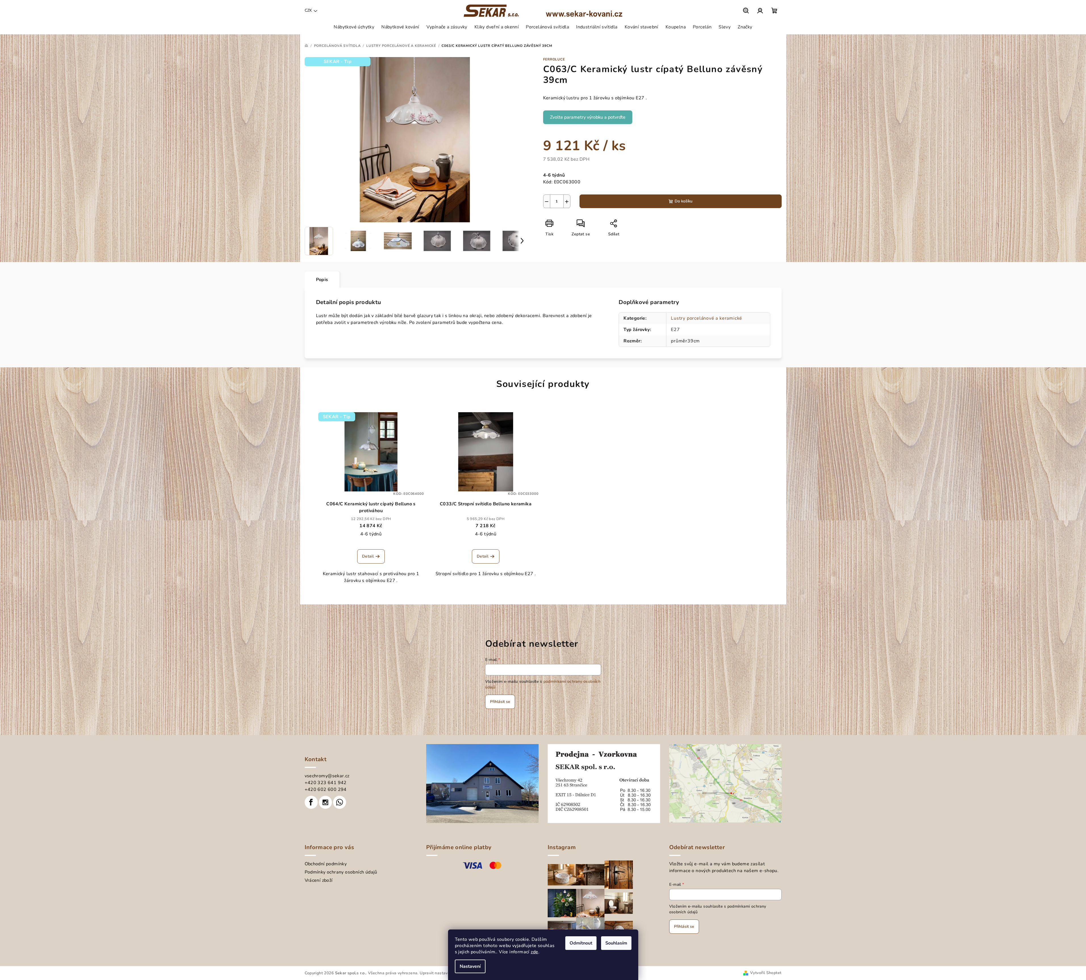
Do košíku (683, 201)
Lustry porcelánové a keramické (706, 318)
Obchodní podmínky (326, 864)
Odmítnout (581, 943)
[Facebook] (311, 802)
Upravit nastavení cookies (444, 973)
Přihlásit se (500, 701)
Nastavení (470, 966)
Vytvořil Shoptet (765, 972)
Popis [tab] (322, 280)
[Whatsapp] (339, 802)
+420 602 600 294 (326, 789)
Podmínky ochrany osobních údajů (341, 872)
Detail (368, 556)
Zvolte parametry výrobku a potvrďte (587, 117)
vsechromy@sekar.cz (327, 776)
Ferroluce (554, 59)
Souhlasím (616, 943)
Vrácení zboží (319, 880)
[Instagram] (325, 802)
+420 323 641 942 (326, 783)
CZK (308, 10)
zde (534, 952)
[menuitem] (354, 27)
